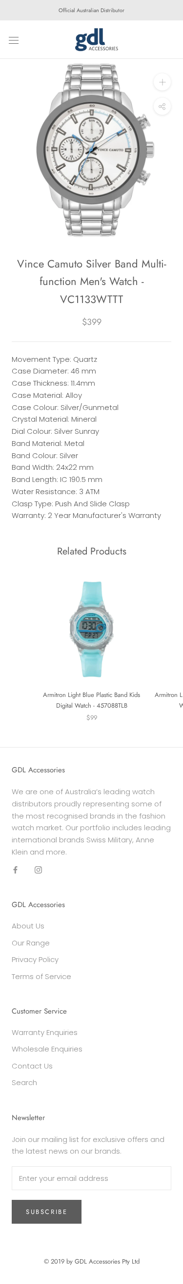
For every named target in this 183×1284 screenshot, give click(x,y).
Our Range (31, 943)
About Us (28, 926)
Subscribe (46, 1211)
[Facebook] (15, 870)
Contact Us (32, 1066)
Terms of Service (41, 976)
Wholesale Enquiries (47, 1049)
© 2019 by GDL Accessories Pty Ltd (92, 1261)
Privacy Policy (35, 959)
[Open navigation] (14, 40)
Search (24, 1082)
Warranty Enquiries (45, 1032)
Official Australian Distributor (91, 10)
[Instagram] (38, 870)
